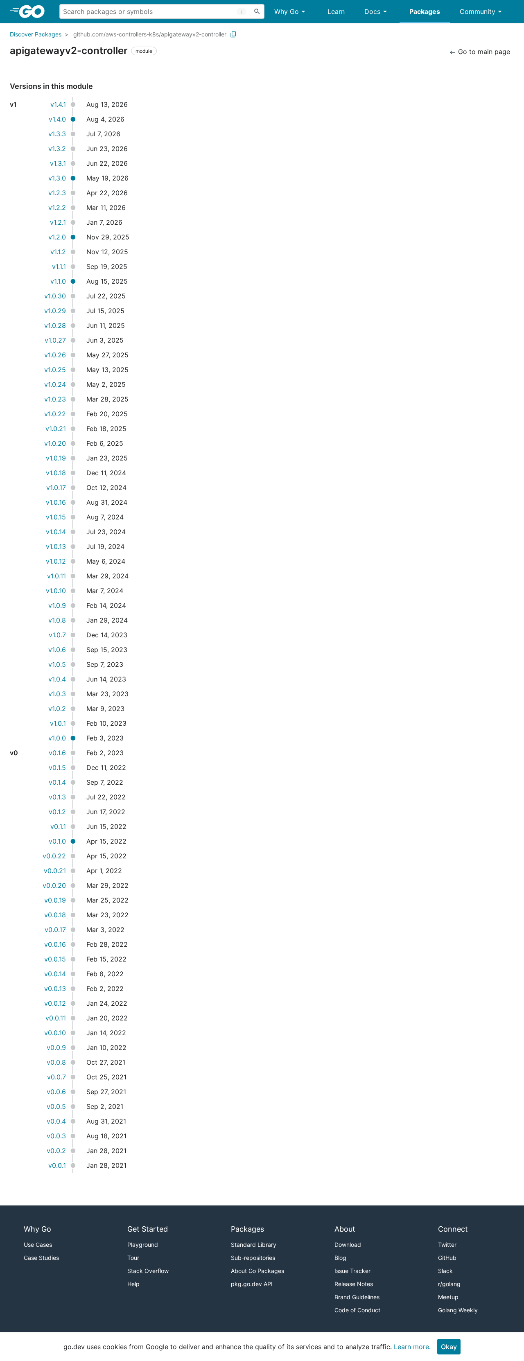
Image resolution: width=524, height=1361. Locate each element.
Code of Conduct (357, 1310)
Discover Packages (35, 34)
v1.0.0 (57, 738)
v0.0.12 (55, 1003)
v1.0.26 (55, 355)
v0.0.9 (56, 1047)
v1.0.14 (56, 532)
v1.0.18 (56, 473)
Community (477, 11)
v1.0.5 (57, 664)
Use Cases (38, 1244)
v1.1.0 (58, 281)
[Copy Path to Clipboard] (233, 34)
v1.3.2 (57, 148)
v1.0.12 (56, 561)
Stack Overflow (148, 1270)
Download (347, 1244)
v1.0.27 (55, 340)
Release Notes (353, 1283)
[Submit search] (257, 11)
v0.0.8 (56, 1062)
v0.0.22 (54, 856)
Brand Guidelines (356, 1296)
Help (133, 1283)
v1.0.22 (55, 414)
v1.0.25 (55, 370)
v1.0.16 (56, 502)
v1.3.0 (57, 178)
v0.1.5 (57, 767)
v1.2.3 (57, 193)
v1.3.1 (58, 163)
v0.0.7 (56, 1077)
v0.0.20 (54, 885)
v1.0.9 (57, 605)
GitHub (447, 1257)
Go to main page (483, 51)
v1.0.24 (55, 384)
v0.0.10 (55, 1033)
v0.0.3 (56, 1136)
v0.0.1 (57, 1165)
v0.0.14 (55, 974)
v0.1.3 (57, 797)
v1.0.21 (55, 428)
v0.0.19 (55, 900)
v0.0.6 (56, 1092)
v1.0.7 (57, 635)
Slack (445, 1270)
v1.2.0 (57, 237)
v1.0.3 (57, 694)
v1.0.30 (55, 296)
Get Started (147, 1229)
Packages (424, 11)
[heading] (34, 11)
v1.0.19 (56, 458)
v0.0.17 (55, 929)
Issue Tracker (352, 1270)
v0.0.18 (55, 915)
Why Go (286, 11)
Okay (449, 1347)
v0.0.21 (55, 871)
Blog (340, 1257)
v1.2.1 (58, 222)
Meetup (448, 1296)
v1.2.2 (57, 207)
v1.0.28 (55, 325)
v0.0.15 (55, 959)
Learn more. (412, 1347)
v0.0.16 (55, 944)
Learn (336, 11)
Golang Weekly (458, 1310)
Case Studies (41, 1257)
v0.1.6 (57, 753)
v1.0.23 (55, 399)
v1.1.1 (59, 266)
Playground (142, 1244)
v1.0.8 (57, 620)
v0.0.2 (56, 1151)
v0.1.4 (57, 782)
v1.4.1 (58, 104)
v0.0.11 (55, 1018)
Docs (372, 11)
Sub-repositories (253, 1257)
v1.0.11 (56, 576)
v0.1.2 (57, 812)
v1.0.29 (55, 311)
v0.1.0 (57, 841)
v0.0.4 (56, 1121)
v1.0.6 (57, 650)
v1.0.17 (56, 487)
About (344, 1229)
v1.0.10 (56, 591)
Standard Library (253, 1244)
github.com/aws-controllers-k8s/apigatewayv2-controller (149, 34)
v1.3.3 (57, 134)
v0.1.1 (58, 826)
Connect (453, 1229)
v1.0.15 (56, 517)
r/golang (449, 1283)
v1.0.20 (55, 443)
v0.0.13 (55, 988)
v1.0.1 (58, 723)
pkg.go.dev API (252, 1283)
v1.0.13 (56, 546)
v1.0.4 (57, 679)
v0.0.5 (56, 1106)
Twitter (447, 1244)
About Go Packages (257, 1270)
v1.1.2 (58, 252)
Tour (133, 1257)
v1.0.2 (57, 708)
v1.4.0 (57, 119)
